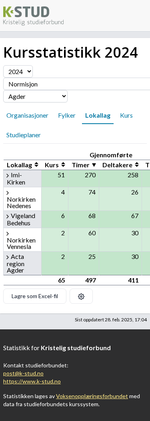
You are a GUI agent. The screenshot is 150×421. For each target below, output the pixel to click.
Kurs (126, 115)
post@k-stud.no (23, 373)
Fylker (67, 115)
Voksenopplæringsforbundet (92, 396)
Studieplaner (23, 134)
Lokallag (97, 115)
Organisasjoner (27, 115)
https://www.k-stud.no (32, 381)
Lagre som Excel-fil (35, 296)
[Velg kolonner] (81, 296)
